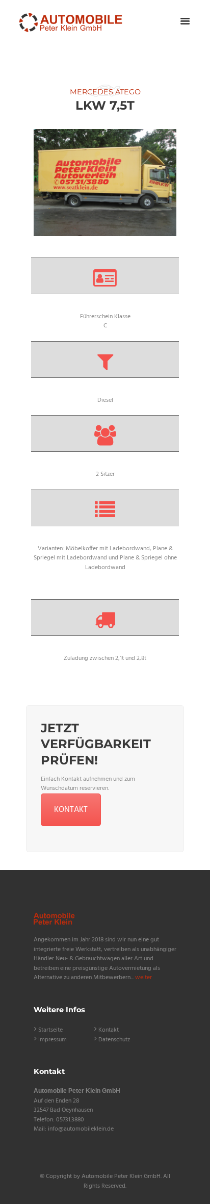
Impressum (52, 1040)
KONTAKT (71, 809)
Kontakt (108, 1030)
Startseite (50, 1030)
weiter (143, 977)
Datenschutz (114, 1040)
